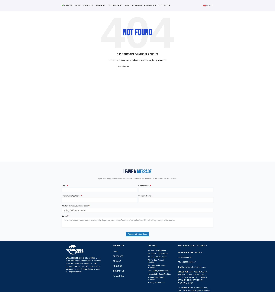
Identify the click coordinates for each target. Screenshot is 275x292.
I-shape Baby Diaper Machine (159, 274)
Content (65, 216)
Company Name (144, 196)
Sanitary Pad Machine (156, 283)
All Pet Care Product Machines (156, 261)
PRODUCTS (118, 256)
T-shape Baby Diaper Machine (156, 278)
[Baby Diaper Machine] (137, 212)
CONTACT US (118, 271)
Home (115, 251)
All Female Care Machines (158, 254)
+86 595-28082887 (189, 262)
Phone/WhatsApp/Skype (71, 196)
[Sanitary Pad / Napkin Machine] (137, 210)
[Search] (200, 5)
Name (64, 186)
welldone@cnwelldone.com (195, 267)
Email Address (143, 186)
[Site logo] (67, 5)
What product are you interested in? (75, 206)
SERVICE (117, 261)
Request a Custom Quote (137, 234)
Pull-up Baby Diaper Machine (159, 271)
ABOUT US (117, 266)
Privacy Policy (118, 276)
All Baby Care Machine (157, 250)
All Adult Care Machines (157, 257)
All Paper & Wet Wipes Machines (156, 266)
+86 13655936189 (185, 257)
